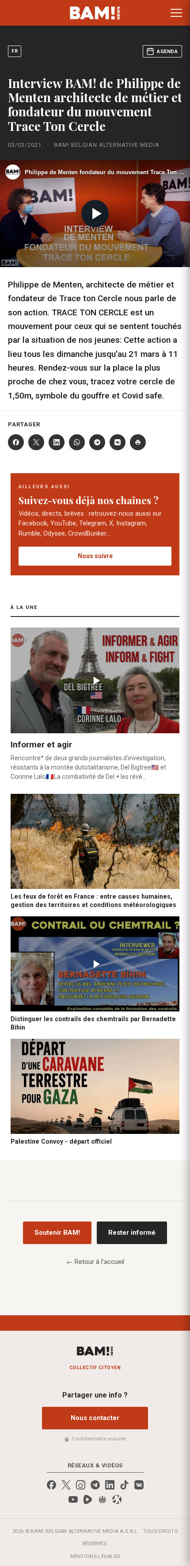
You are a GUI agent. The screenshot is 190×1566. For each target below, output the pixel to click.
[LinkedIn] (57, 442)
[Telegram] (97, 442)
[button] (176, 13)
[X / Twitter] (66, 1484)
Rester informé (132, 1233)
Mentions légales (95, 1556)
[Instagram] (80, 1484)
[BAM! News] (95, 12)
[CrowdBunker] (102, 1499)
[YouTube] (73, 1499)
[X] (36, 442)
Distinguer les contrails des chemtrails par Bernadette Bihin (93, 1023)
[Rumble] (87, 1499)
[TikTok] (124, 1484)
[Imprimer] (138, 442)
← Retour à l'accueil (95, 1262)
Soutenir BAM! (57, 1233)
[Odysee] (117, 1499)
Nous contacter (95, 1418)
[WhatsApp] (77, 442)
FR (14, 51)
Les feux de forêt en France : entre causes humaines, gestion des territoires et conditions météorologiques (93, 900)
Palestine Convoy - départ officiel (61, 1141)
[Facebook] (16, 442)
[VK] (117, 442)
